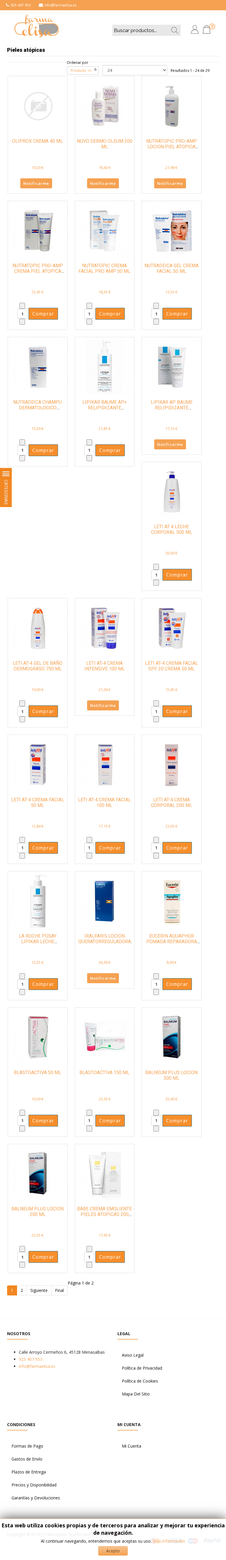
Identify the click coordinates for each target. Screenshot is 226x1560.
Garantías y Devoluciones (35, 1498)
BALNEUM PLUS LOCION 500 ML (171, 1075)
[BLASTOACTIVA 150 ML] (105, 1037)
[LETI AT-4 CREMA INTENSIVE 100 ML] (105, 627)
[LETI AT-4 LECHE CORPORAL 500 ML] (172, 491)
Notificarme (36, 183)
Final (59, 1290)
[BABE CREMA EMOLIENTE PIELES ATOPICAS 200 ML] (105, 1173)
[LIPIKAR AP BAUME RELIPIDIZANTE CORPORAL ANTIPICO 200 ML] (172, 366)
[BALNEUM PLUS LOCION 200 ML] (38, 1173)
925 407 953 (21, 5)
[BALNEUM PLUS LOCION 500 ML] (172, 1037)
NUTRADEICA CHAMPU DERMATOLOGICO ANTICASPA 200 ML (37, 407)
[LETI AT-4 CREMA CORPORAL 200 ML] (172, 764)
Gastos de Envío (26, 1459)
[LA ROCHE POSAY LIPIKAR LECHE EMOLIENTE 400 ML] (38, 900)
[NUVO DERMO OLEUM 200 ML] (105, 105)
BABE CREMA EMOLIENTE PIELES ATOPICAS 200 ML (104, 1214)
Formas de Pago (27, 1446)
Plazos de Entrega (28, 1472)
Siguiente (39, 1290)
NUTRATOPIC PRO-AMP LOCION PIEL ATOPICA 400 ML (171, 146)
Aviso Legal (133, 1355)
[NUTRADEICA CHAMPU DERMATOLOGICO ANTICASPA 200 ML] (38, 366)
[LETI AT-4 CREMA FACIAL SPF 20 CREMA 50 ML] (172, 627)
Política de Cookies (140, 1381)
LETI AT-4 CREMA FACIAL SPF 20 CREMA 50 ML (171, 666)
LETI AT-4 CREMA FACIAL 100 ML (104, 802)
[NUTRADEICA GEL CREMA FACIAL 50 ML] (172, 230)
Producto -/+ (81, 70)
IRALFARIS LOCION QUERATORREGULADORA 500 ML (104, 941)
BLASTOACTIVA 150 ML (104, 1072)
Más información (169, 1541)
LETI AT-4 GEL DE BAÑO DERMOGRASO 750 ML (37, 666)
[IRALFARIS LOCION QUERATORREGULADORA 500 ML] (105, 900)
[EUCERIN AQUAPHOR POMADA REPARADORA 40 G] (172, 900)
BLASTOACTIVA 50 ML (37, 1072)
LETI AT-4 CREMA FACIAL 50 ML (37, 802)
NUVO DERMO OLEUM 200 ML (104, 143)
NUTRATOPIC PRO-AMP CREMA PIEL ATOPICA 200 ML (37, 271)
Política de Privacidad (142, 1368)
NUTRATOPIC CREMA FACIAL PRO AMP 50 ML (104, 268)
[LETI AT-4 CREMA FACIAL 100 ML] (105, 764)
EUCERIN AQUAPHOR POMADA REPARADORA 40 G (171, 941)
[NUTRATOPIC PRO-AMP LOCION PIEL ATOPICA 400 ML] (172, 105)
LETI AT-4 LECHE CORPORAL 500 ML (171, 529)
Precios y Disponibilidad (33, 1485)
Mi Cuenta (131, 1446)
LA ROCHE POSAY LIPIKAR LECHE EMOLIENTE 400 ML (37, 941)
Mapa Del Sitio (136, 1394)
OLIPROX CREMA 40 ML (37, 141)
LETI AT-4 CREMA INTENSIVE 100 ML (104, 666)
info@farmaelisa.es (60, 5)
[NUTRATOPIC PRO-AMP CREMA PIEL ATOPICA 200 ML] (38, 230)
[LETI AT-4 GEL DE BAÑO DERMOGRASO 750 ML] (38, 627)
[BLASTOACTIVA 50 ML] (38, 1037)
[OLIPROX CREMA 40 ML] (38, 105)
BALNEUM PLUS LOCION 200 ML (37, 1211)
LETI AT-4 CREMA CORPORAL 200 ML (171, 802)
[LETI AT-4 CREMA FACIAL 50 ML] (38, 764)
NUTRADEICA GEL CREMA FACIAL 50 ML (171, 268)
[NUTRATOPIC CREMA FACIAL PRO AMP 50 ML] (105, 230)
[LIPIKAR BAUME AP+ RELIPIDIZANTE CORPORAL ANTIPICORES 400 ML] (105, 366)
